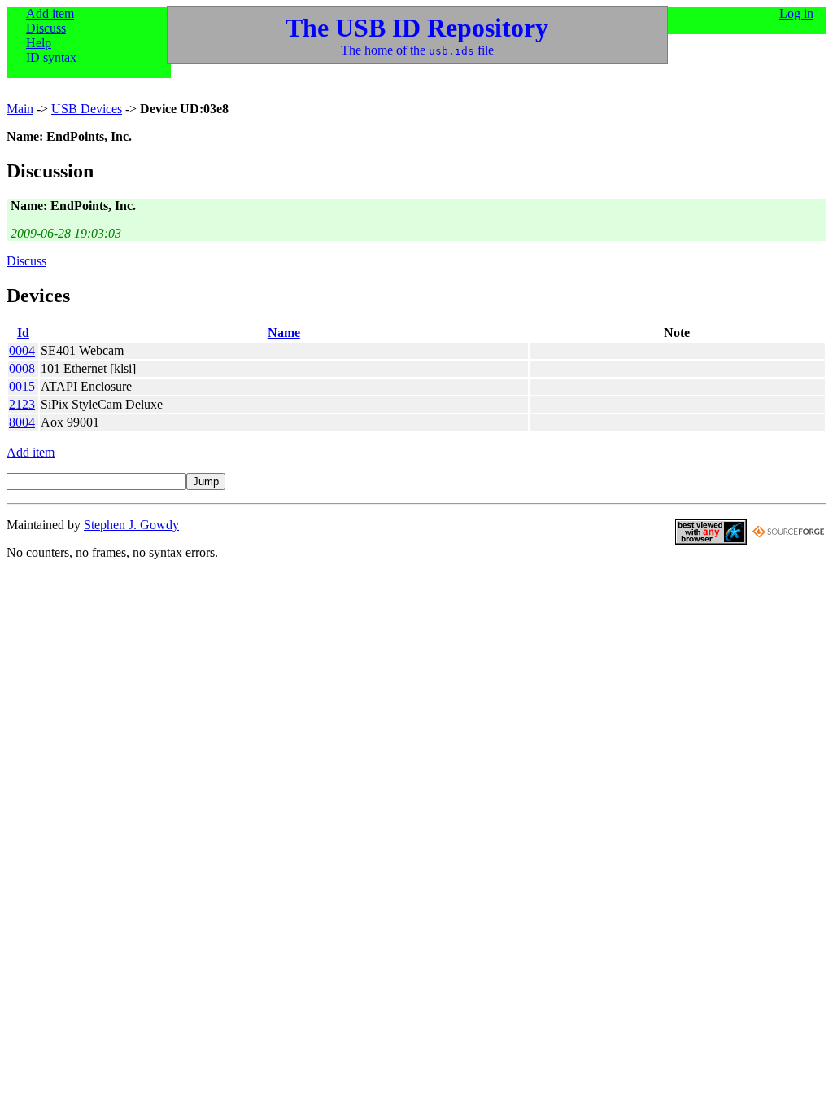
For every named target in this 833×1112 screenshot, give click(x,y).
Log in (796, 13)
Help (38, 43)
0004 (22, 350)
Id (23, 332)
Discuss (46, 28)
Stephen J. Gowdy (131, 525)
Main (20, 109)
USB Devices (86, 109)
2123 (22, 404)
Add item (50, 13)
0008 (22, 368)
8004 (22, 422)
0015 (22, 386)
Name (284, 332)
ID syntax (51, 57)
